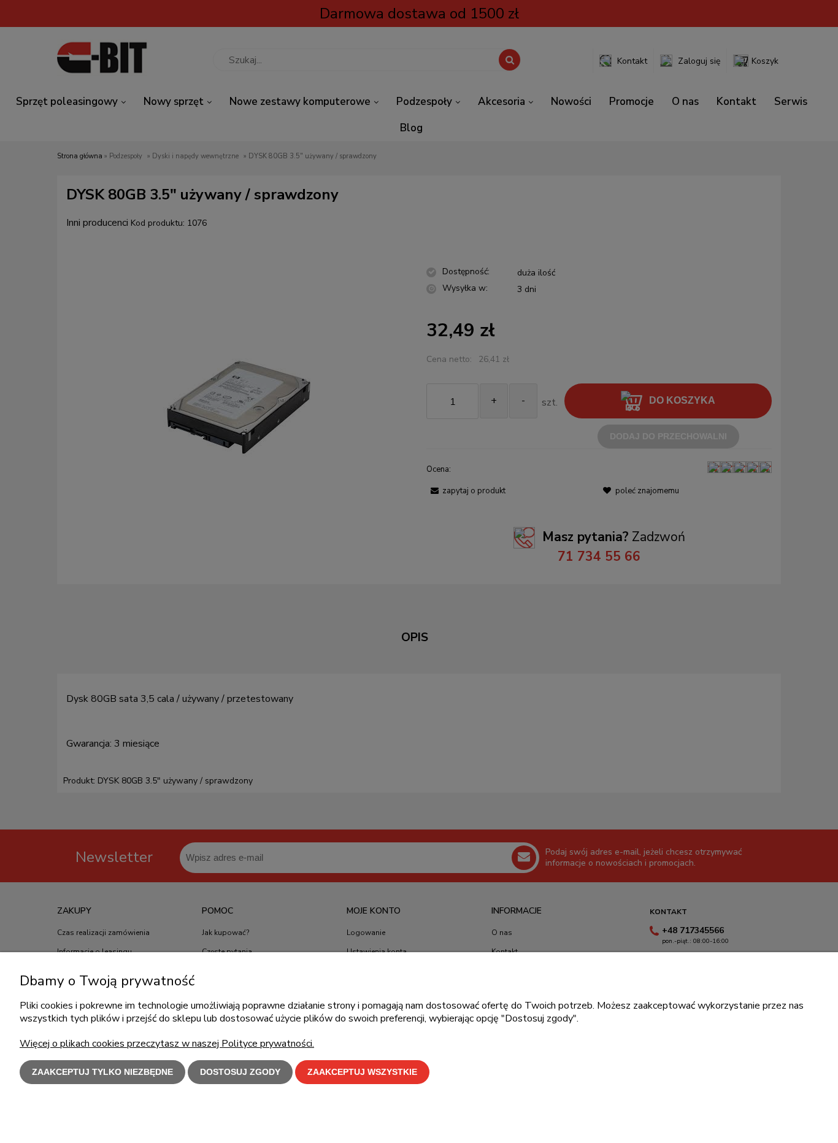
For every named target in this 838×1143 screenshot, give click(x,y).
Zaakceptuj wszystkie (362, 1072)
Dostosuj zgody (240, 1072)
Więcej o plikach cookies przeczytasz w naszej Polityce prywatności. (167, 1043)
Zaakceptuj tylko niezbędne (102, 1072)
